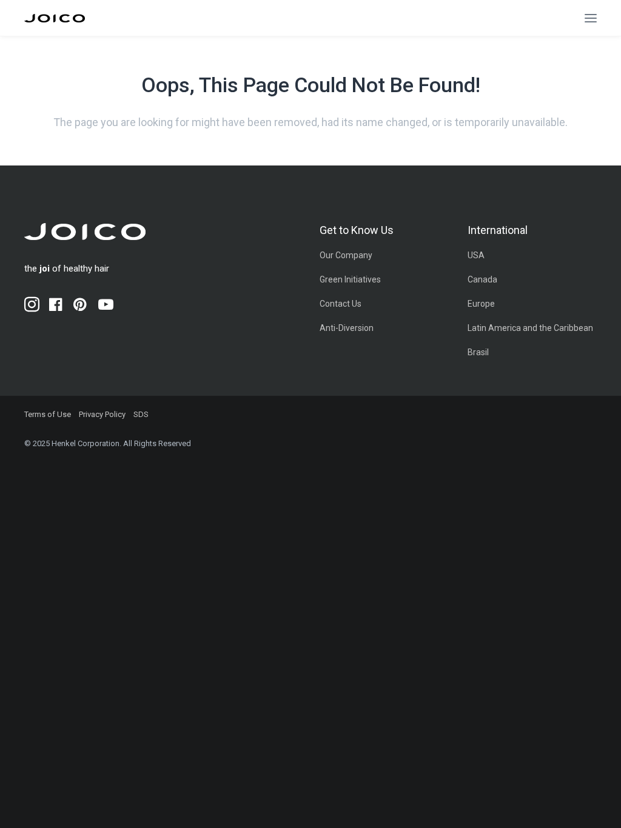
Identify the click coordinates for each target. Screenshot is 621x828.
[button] (591, 18)
